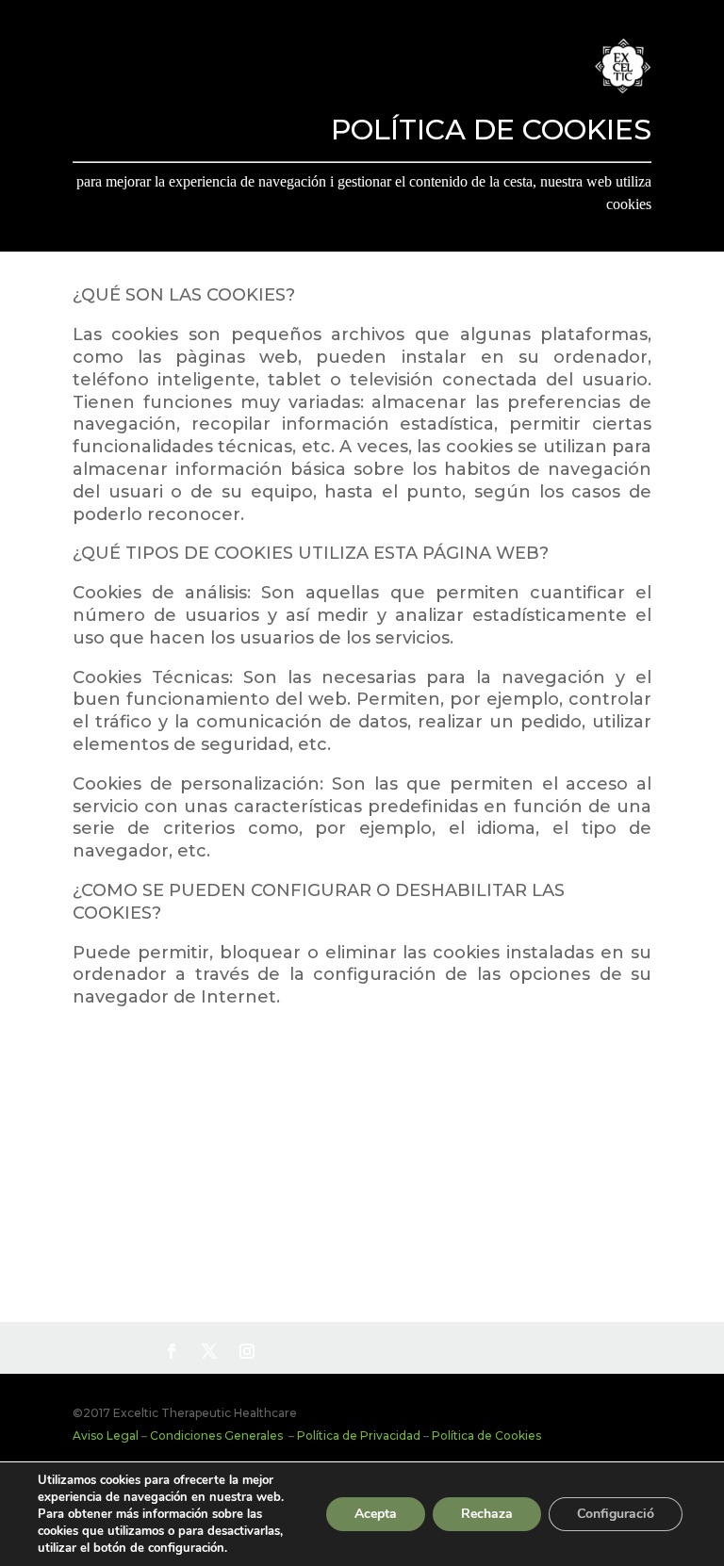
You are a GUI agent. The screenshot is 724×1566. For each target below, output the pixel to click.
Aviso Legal (106, 1435)
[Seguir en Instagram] (247, 1351)
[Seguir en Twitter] (209, 1351)
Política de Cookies (486, 1435)
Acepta (375, 1514)
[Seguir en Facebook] (171, 1351)
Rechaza (487, 1514)
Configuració (615, 1514)
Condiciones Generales (218, 1435)
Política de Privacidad (358, 1435)
